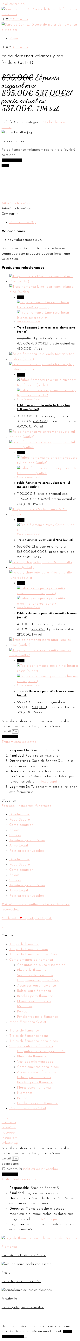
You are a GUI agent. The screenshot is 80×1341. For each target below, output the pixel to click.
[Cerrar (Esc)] (14, 1316)
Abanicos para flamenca (36, 985)
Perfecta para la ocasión (21, 1281)
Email (7, 731)
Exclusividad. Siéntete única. (24, 1255)
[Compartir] (10, 1316)
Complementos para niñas (38, 980)
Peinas (22, 1011)
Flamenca (9, 1247)
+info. (19, 1336)
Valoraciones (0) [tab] (22, 222)
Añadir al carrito (12, 160)
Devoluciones (19, 814)
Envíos (14, 830)
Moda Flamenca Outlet (28, 322)
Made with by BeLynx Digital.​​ (27, 918)
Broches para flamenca (35, 996)
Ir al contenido (13, 4)
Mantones (24, 1006)
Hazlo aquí (48, 781)
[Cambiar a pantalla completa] (6, 1316)
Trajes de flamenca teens (28, 949)
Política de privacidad (26, 851)
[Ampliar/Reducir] (3, 1316)
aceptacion (10, 1164)
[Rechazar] (25, 1337)
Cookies (15, 835)
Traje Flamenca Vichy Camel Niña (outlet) (45, 540)
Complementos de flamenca (31, 960)
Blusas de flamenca (32, 970)
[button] (16, 203)
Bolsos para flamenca (34, 991)
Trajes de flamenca (24, 944)
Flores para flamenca (34, 1001)
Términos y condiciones (27, 840)
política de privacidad (40, 1169)
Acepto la (32, 1169)
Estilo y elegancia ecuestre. (23, 1307)
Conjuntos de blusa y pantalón (41, 965)
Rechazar (8, 1336)
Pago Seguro (19, 820)
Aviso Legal (18, 845)
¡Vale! (67, 1331)
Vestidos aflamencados (35, 975)
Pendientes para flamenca (37, 1017)
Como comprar (21, 825)
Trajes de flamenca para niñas (33, 954)
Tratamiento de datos (19, 742)
